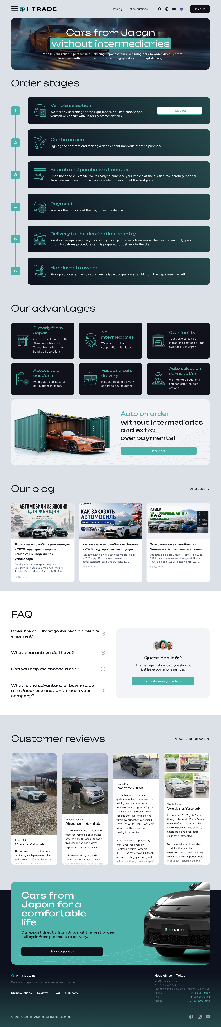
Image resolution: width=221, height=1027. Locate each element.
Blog (57, 993)
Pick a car (200, 9)
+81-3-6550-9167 (199, 992)
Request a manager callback (163, 681)
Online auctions (138, 9)
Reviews (42, 993)
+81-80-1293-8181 (199, 1000)
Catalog (117, 9)
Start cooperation (62, 951)
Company (71, 993)
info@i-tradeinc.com (166, 981)
